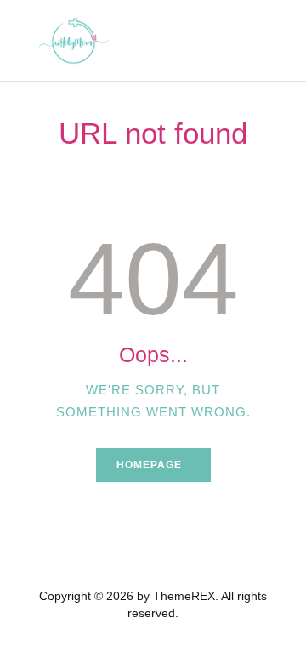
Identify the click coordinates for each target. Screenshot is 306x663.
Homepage (149, 465)
